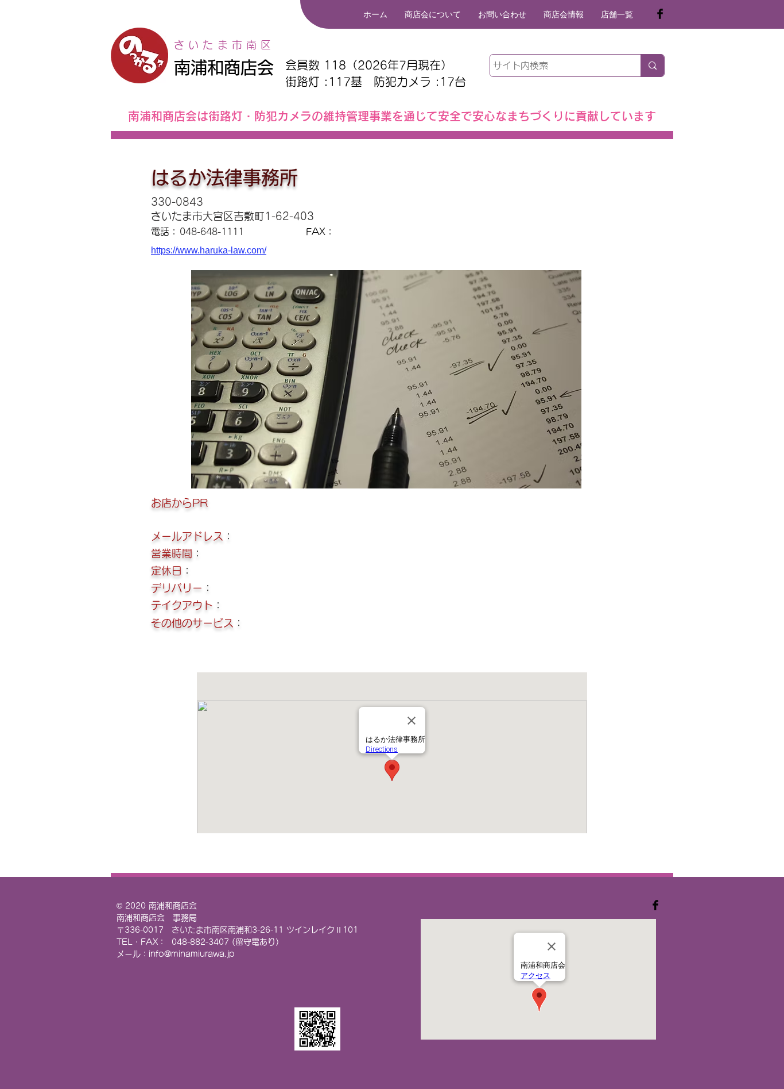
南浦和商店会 (224, 67)
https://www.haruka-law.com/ (208, 250)
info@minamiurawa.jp (192, 954)
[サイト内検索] (652, 65)
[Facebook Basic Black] (660, 14)
